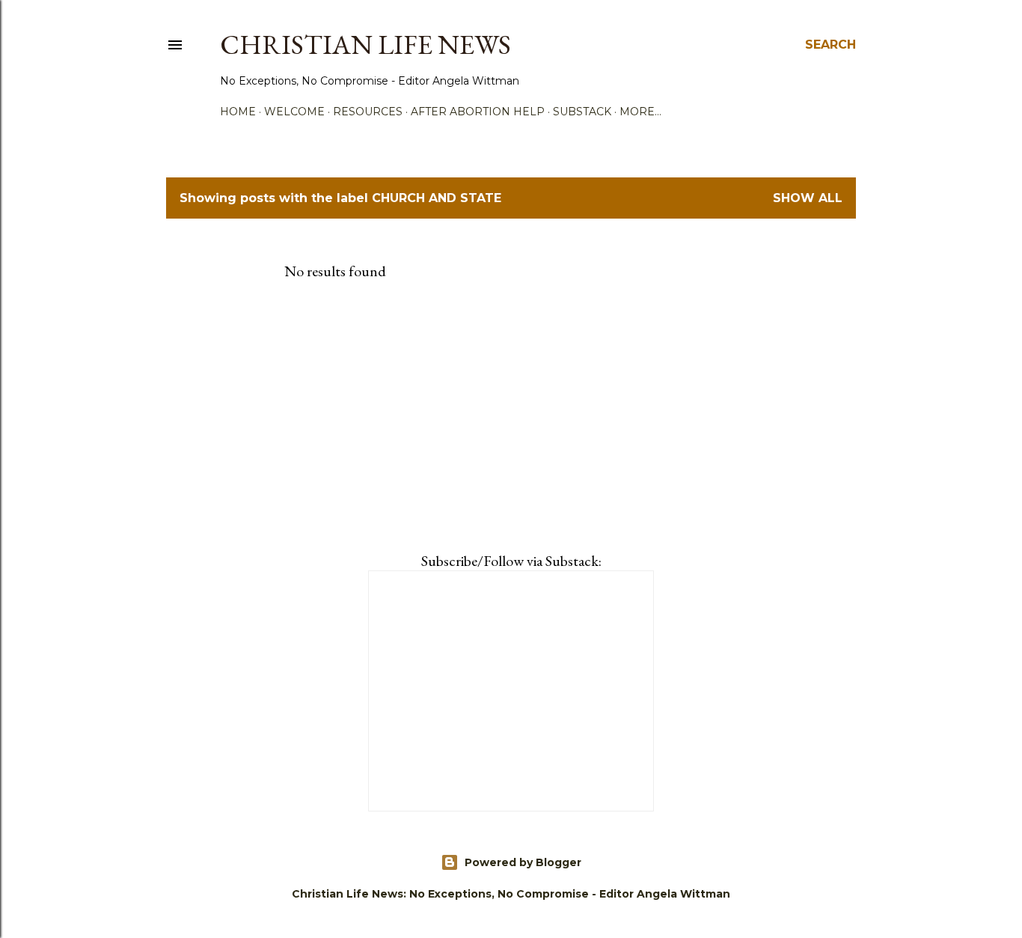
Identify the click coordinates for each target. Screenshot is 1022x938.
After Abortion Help (478, 111)
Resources (368, 111)
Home (238, 111)
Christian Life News (365, 44)
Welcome (294, 111)
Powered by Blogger (523, 862)
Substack (582, 111)
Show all (807, 198)
